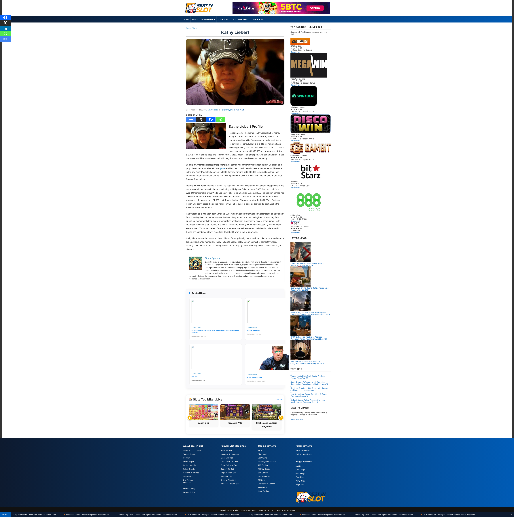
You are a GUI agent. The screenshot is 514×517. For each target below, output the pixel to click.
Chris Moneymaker (254, 377)
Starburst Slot (226, 476)
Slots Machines (240, 19)
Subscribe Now (296, 419)
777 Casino (263, 465)
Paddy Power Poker (304, 454)
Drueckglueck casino (267, 461)
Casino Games (208, 19)
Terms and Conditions (192, 450)
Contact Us (257, 19)
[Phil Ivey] (216, 359)
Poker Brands (189, 469)
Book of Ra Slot (227, 469)
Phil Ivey (195, 376)
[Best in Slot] (199, 14)
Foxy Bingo (300, 477)
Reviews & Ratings (191, 473)
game (222, 168)
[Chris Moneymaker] (271, 359)
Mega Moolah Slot (228, 473)
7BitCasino (262, 458)
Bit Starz (261, 450)
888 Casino (263, 473)
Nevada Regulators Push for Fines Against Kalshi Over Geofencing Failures (147, 515)
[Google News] (191, 119)
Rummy (186, 458)
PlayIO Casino (264, 487)
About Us (187, 483)
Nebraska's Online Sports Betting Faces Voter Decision (86, 515)
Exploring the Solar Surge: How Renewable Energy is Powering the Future (215, 332)
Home (186, 19)
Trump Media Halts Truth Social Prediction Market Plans (33, 515)
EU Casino (262, 480)
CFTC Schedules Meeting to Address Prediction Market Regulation (212, 515)
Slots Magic (263, 454)
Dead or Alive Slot (228, 480)
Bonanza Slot (226, 450)
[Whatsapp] (220, 119)
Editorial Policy (189, 488)
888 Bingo (300, 466)
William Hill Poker (303, 450)
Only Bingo (300, 470)
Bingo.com (300, 485)
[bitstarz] (281, 13)
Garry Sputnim (212, 110)
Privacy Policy (189, 492)
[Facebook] (211, 119)
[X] (201, 119)
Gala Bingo (300, 473)
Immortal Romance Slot (231, 454)
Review (293, 52)
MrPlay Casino (264, 469)
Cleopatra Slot (227, 458)
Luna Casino (263, 491)
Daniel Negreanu (253, 330)
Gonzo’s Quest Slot (229, 465)
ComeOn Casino (265, 476)
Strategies (223, 19)
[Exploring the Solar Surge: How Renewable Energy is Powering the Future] (216, 313)
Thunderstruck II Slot (229, 461)
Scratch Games (189, 454)
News (195, 19)
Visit (298, 52)
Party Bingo (300, 481)
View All (278, 399)
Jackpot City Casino (266, 484)
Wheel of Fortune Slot (230, 484)
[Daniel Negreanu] (271, 313)
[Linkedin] (5, 28)
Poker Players (192, 28)
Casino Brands (189, 465)
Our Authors (188, 480)
